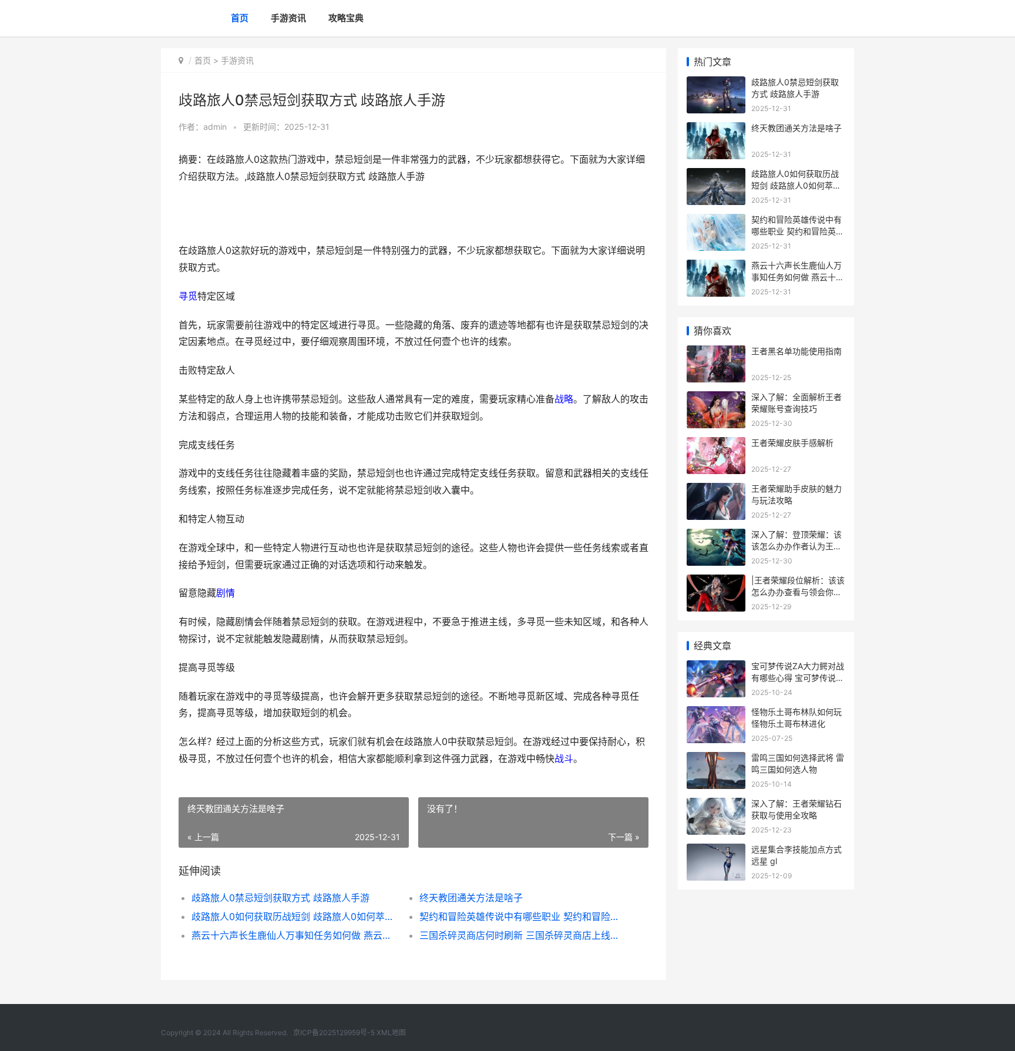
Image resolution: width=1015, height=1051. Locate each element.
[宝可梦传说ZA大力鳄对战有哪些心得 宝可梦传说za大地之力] (716, 668)
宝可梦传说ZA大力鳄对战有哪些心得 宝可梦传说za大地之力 (798, 677)
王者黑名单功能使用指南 (796, 351)
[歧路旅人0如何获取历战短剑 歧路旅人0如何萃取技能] (716, 175)
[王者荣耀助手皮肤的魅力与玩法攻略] (716, 490)
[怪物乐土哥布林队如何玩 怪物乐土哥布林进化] (716, 713)
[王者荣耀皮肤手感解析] (716, 444)
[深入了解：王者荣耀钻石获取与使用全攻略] (716, 805)
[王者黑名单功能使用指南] (716, 353)
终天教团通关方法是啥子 (471, 898)
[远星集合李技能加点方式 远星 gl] (716, 851)
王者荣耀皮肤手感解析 (792, 443)
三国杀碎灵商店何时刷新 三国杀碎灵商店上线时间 (521, 935)
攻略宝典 (346, 17)
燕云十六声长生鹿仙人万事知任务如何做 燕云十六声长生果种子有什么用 (293, 935)
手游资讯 (288, 17)
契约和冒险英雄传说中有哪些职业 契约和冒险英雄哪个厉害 (521, 916)
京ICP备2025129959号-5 (334, 1032)
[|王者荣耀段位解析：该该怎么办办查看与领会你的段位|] (716, 582)
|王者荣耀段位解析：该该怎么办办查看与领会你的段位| (798, 591)
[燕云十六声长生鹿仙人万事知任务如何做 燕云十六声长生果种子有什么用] (716, 267)
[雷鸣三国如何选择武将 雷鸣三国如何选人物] (716, 759)
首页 (239, 17)
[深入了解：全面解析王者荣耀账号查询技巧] (716, 399)
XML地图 (391, 1032)
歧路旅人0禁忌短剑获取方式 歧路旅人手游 (280, 898)
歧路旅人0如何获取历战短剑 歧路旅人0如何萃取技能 (293, 916)
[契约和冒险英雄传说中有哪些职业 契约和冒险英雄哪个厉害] (716, 221)
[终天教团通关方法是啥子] (716, 130)
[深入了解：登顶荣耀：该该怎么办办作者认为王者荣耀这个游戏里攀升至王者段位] (716, 536)
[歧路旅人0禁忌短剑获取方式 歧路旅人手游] (716, 84)
